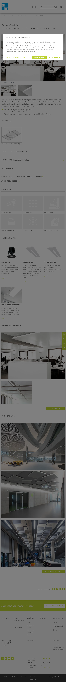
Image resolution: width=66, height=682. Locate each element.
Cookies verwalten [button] (54, 57)
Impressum (9, 57)
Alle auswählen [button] (39, 57)
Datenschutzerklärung (19, 57)
